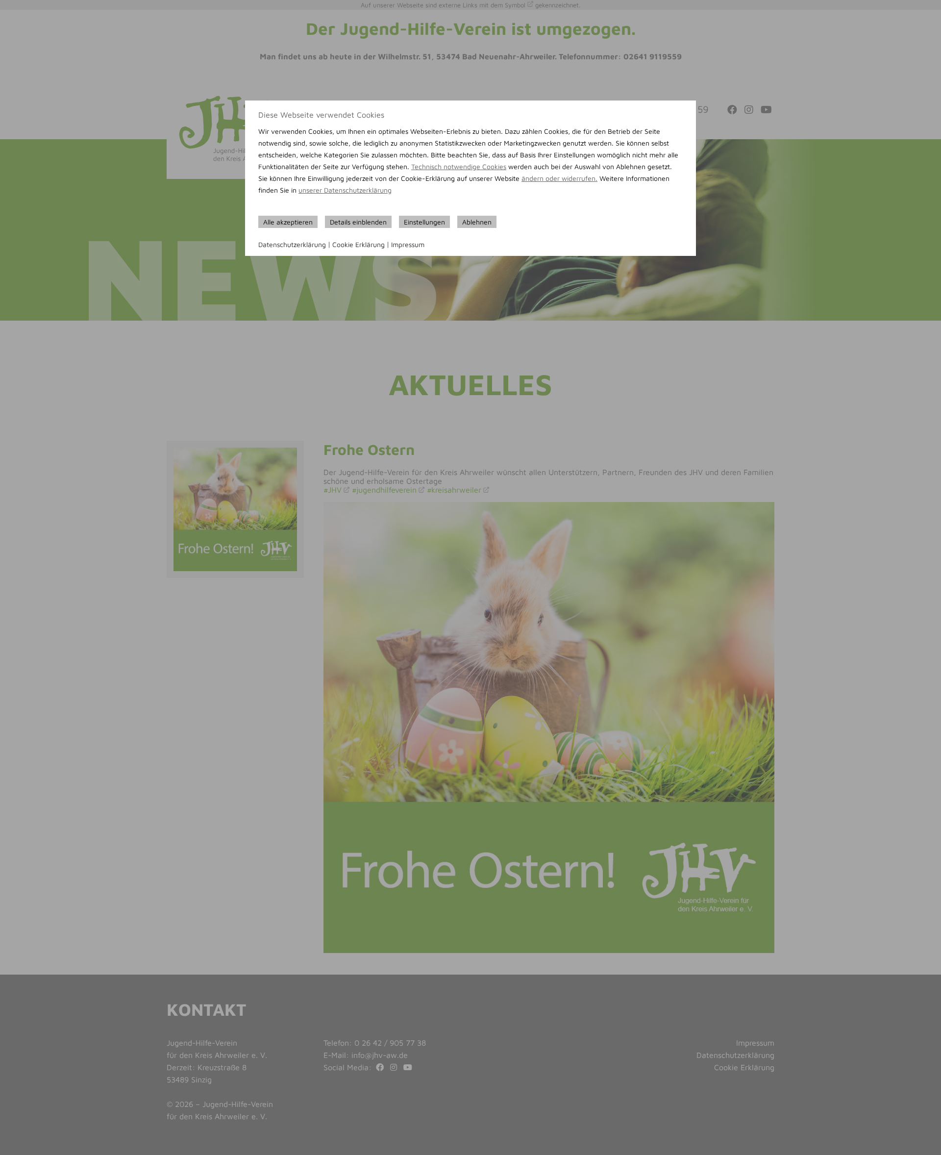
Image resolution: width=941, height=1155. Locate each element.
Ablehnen (477, 222)
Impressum (407, 244)
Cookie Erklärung (358, 244)
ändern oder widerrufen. (559, 178)
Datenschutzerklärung (292, 244)
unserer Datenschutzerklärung (345, 190)
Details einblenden (358, 222)
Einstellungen (424, 222)
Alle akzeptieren (288, 222)
